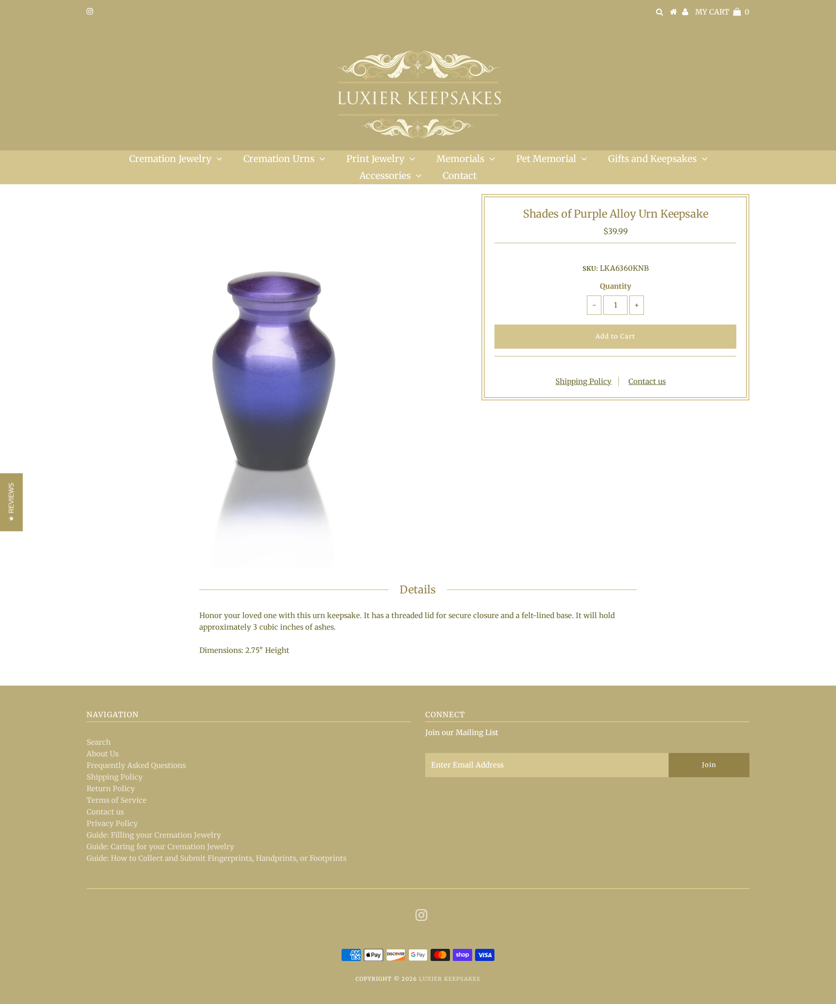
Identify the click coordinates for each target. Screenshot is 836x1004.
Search (99, 742)
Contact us (647, 381)
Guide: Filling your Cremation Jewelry (154, 835)
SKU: (590, 269)
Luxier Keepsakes (449, 978)
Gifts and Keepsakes (652, 158)
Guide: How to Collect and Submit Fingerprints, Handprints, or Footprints (216, 858)
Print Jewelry (375, 158)
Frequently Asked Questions (136, 765)
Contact (460, 175)
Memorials (460, 158)
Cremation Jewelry (170, 158)
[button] (11, 502)
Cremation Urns (278, 158)
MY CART (722, 11)
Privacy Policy (112, 823)
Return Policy (111, 788)
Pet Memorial (546, 158)
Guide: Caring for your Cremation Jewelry (160, 846)
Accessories (385, 175)
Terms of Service (117, 800)
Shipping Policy (583, 381)
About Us (103, 753)
